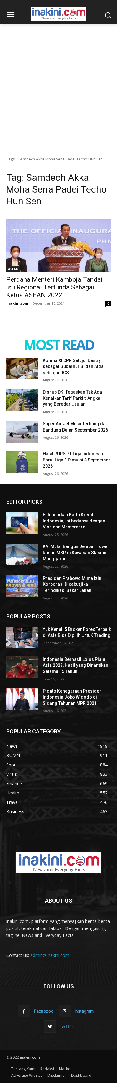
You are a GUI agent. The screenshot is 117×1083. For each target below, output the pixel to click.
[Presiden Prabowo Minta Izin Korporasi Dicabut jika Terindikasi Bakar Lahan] (22, 586)
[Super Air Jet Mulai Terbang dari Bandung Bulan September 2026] (22, 432)
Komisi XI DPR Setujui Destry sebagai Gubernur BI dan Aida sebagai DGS (73, 366)
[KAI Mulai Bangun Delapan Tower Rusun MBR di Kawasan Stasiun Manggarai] (22, 554)
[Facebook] (24, 1011)
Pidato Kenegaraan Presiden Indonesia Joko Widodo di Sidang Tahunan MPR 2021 (72, 697)
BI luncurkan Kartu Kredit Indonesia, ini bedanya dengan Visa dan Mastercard (74, 520)
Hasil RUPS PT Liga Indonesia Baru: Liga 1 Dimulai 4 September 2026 (76, 459)
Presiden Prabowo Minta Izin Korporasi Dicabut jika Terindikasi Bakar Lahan (72, 584)
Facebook (43, 1011)
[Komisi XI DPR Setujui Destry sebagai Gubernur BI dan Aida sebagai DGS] (22, 368)
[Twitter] (50, 1026)
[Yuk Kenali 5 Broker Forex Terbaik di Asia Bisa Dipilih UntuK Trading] (22, 637)
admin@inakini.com (49, 955)
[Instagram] (65, 1011)
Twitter (66, 1026)
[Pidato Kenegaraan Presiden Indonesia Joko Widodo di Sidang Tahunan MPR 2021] (22, 699)
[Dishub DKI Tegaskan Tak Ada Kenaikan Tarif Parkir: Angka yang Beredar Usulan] (22, 400)
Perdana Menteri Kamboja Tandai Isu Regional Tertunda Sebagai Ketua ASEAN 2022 (54, 287)
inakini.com (17, 303)
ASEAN (13, 269)
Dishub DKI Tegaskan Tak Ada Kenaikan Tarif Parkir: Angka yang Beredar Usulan (72, 398)
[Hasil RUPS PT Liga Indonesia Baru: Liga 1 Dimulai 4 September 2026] (22, 462)
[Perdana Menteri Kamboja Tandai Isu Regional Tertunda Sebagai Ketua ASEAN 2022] (58, 245)
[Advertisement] (58, 85)
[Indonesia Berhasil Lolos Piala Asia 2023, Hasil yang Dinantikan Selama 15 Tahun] (22, 667)
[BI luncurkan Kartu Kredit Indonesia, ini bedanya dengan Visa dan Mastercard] (22, 523)
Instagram (84, 1011)
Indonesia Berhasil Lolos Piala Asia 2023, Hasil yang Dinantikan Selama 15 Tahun (75, 665)
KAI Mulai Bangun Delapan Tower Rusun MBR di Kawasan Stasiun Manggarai (76, 552)
